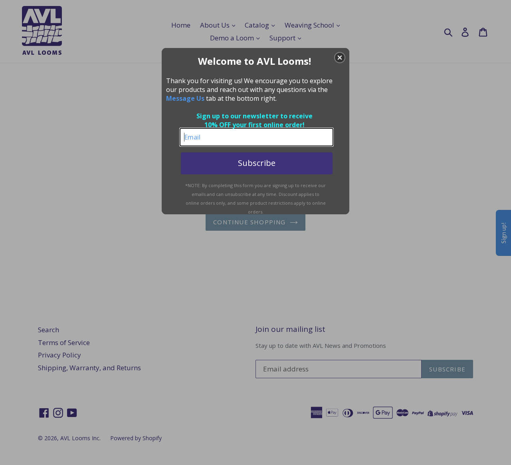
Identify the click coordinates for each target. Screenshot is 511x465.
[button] (340, 57)
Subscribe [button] (256, 163)
